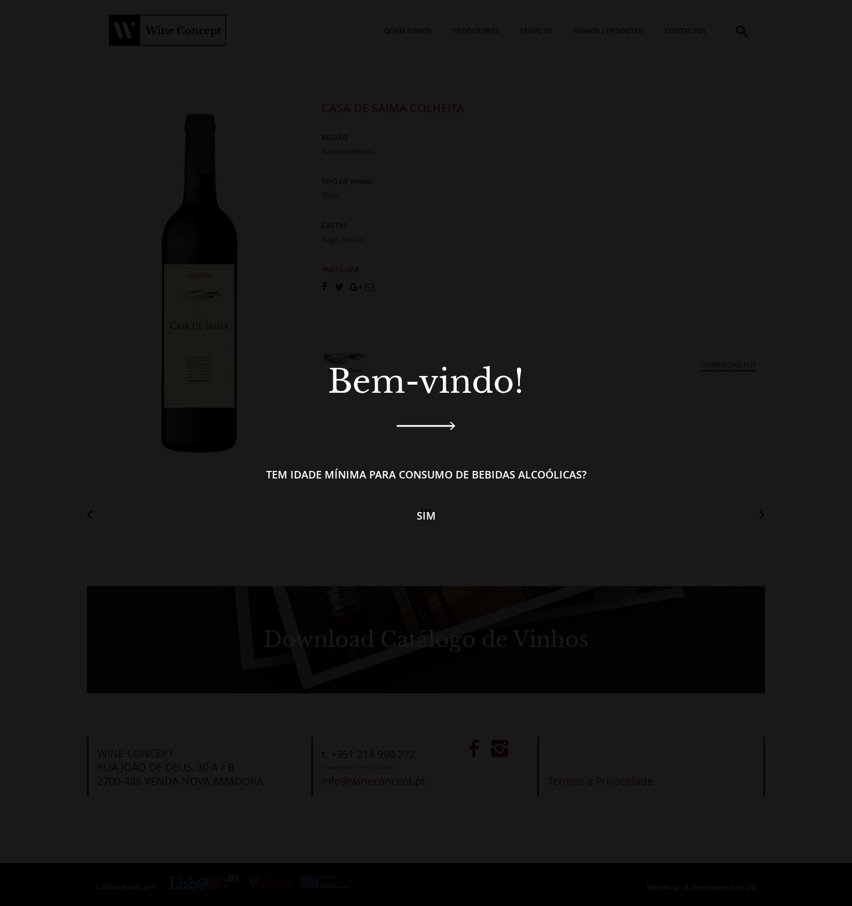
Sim (426, 516)
